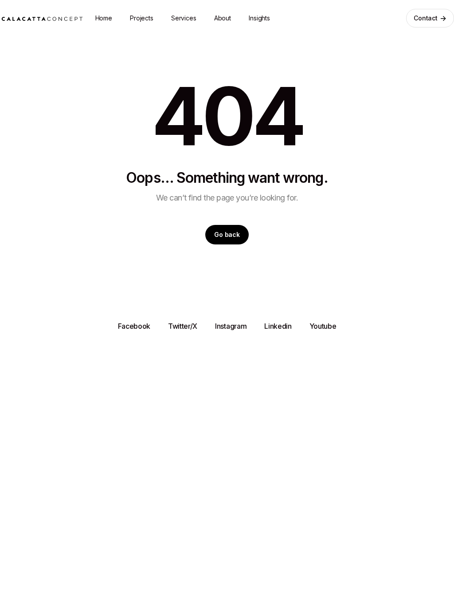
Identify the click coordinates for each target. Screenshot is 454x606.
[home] (42, 18)
